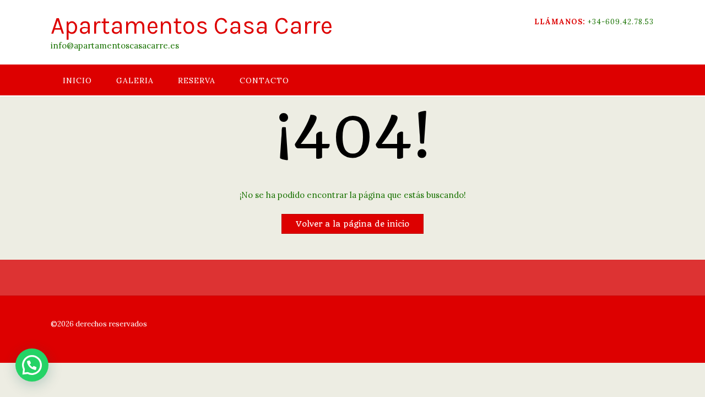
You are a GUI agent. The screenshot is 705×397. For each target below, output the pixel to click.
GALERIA (135, 80)
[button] (31, 365)
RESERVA (196, 80)
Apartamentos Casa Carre (192, 26)
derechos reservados (110, 324)
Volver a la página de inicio (352, 224)
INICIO (77, 80)
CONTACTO (264, 80)
